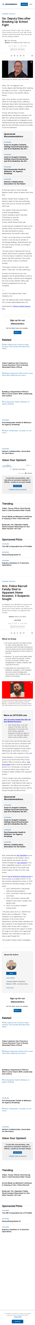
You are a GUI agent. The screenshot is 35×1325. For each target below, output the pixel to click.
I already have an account (17, 489)
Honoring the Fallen (8, 13)
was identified (22, 855)
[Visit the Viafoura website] (28, 473)
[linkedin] (14, 55)
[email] (23, 55)
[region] (17, 469)
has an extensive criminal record (19, 876)
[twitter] (17, 55)
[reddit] (20, 55)
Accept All (17, 1321)
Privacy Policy (18, 1316)
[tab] (7, 465)
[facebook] (11, 55)
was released (22, 863)
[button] (3, 4)
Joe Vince (17, 620)
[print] (32, 55)
